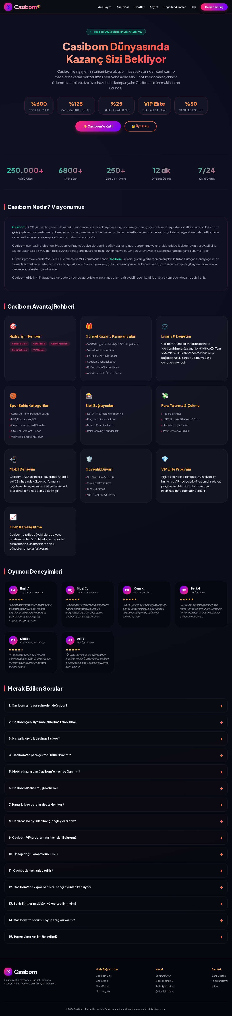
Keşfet (154, 7)
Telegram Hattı (220, 980)
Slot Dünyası (103, 991)
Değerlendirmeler (174, 7)
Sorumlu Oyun (163, 975)
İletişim (215, 986)
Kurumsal (123, 7)
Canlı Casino (103, 986)
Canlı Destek (219, 975)
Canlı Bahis (102, 980)
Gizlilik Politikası (164, 980)
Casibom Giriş (214, 7)
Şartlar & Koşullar (165, 991)
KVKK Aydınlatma (165, 986)
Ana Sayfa (104, 7)
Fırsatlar (139, 7)
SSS (193, 7)
